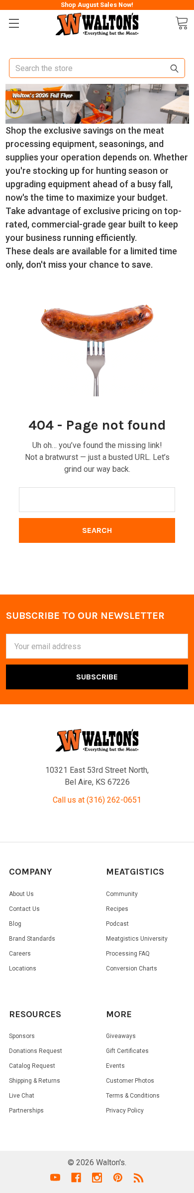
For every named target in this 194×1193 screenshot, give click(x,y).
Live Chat (21, 1095)
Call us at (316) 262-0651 (97, 800)
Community (122, 894)
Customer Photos (130, 1080)
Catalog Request (32, 1065)
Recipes (117, 908)
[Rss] (139, 1178)
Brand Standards (32, 938)
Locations (22, 968)
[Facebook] (76, 1178)
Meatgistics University (137, 938)
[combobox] (97, 68)
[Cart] (181, 23)
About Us (21, 894)
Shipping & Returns (34, 1080)
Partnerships (26, 1110)
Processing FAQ (128, 953)
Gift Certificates (127, 1050)
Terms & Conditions (133, 1095)
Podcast (117, 923)
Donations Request (35, 1050)
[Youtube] (55, 1178)
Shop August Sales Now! (97, 4)
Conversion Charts (131, 968)
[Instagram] (97, 1178)
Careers (20, 953)
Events (115, 1065)
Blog (15, 923)
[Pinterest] (118, 1178)
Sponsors (22, 1036)
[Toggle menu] (13, 23)
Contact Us (24, 908)
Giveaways (121, 1036)
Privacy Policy (125, 1110)
